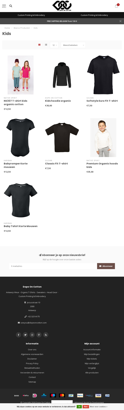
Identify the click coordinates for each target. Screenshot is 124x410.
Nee (86, 407)
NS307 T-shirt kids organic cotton (15, 102)
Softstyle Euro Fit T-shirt (102, 101)
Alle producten (92, 372)
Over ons (32, 349)
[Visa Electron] (107, 395)
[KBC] (44, 395)
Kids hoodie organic (58, 101)
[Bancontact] (71, 395)
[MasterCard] (62, 395)
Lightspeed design (81, 402)
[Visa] (98, 395)
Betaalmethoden (32, 368)
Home (7, 28)
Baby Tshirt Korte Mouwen (21, 226)
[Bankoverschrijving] (16, 395)
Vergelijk (92, 368)
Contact (32, 377)
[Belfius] (25, 395)
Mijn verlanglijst (92, 363)
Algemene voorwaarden (32, 354)
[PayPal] (80, 395)
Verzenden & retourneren (32, 372)
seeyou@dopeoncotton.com (34, 322)
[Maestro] (53, 395)
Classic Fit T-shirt (56, 163)
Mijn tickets (92, 358)
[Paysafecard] (89, 395)
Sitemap (32, 381)
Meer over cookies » (98, 407)
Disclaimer (32, 358)
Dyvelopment (98, 402)
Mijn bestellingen (92, 354)
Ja (79, 407)
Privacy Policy (32, 363)
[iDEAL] (35, 395)
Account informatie (92, 349)
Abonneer (107, 266)
